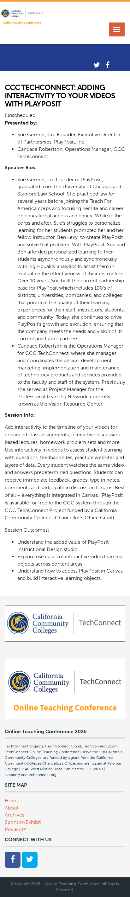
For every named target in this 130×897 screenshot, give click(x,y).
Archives (14, 815)
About (11, 808)
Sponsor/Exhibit (23, 822)
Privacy (13, 829)
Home (12, 801)
